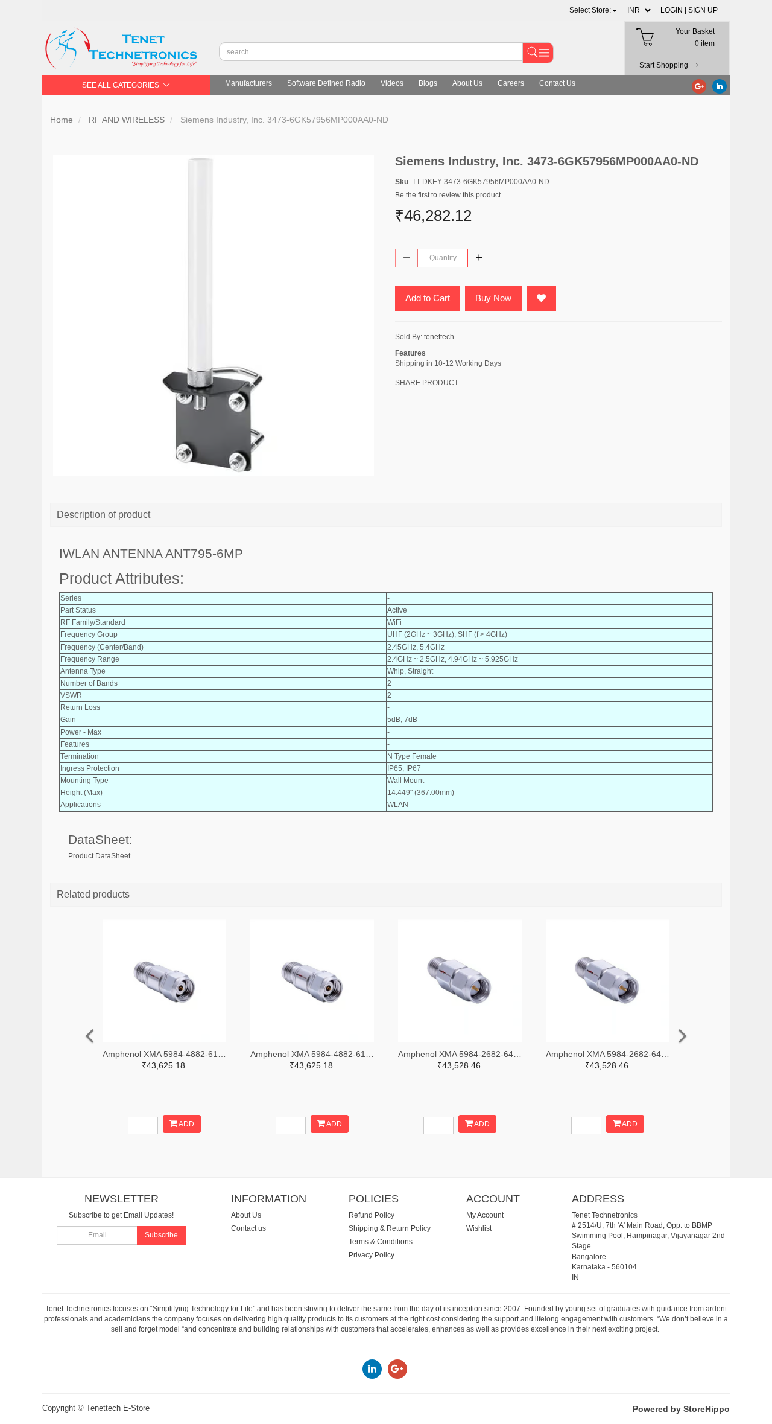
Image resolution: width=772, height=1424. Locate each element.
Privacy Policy (371, 1255)
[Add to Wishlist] (541, 298)
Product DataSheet (99, 856)
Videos (392, 83)
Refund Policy (371, 1215)
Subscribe (161, 1235)
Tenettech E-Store (118, 1408)
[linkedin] (719, 85)
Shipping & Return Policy (390, 1228)
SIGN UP (703, 10)
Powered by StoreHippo (681, 1409)
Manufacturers (248, 83)
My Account (485, 1215)
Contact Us (557, 83)
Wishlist (479, 1228)
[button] (593, 10)
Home (61, 119)
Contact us (248, 1228)
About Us (467, 83)
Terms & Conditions (381, 1241)
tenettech (439, 337)
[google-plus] (699, 85)
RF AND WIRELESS (127, 119)
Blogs (428, 83)
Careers (511, 83)
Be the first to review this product (448, 195)
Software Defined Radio (326, 83)
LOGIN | (673, 10)
